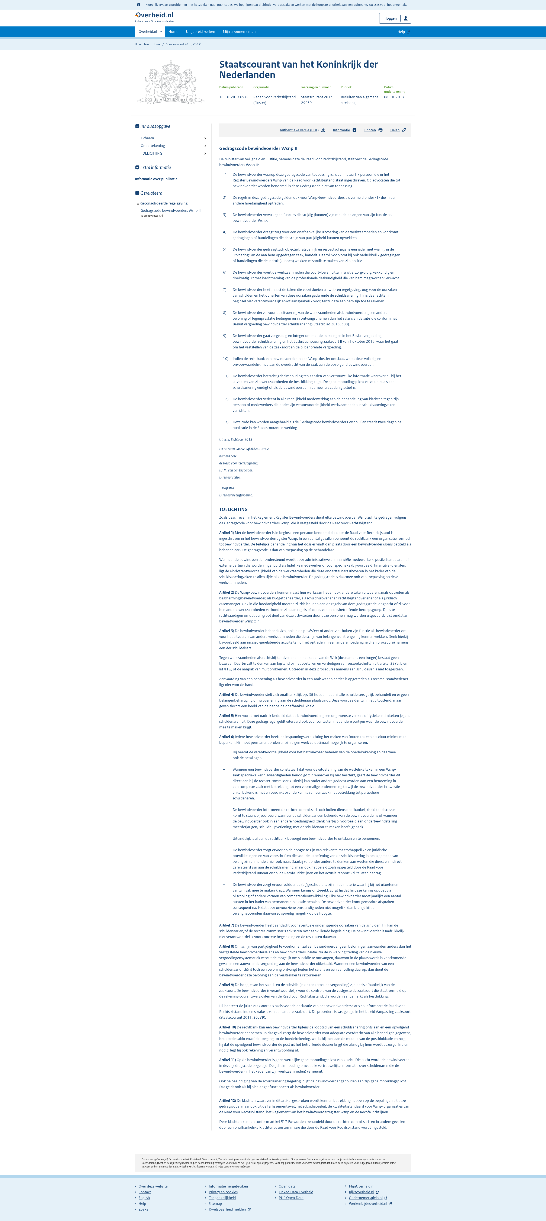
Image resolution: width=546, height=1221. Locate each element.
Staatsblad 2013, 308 (331, 324)
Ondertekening (153, 145)
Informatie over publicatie (156, 179)
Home (173, 31)
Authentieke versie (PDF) (300, 131)
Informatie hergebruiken (228, 1186)
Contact (145, 1192)
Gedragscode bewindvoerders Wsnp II (171, 210)
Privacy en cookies (223, 1192)
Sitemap (215, 1203)
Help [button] (401, 31)
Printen (370, 130)
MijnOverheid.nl (361, 1186)
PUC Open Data (291, 1197)
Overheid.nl (148, 33)
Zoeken (145, 1209)
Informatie (341, 130)
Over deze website (153, 1186)
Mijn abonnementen (239, 31)
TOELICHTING (151, 153)
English (144, 1197)
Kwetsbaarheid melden (227, 1209)
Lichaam (147, 138)
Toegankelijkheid (222, 1197)
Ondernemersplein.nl (366, 1197)
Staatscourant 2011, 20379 (242, 1017)
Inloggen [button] (389, 18)
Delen (395, 130)
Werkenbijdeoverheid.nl (368, 1203)
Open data (287, 1186)
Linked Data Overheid (296, 1192)
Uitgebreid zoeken (200, 31)
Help (142, 1203)
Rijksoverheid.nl (361, 1192)
